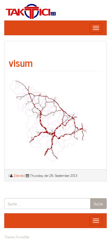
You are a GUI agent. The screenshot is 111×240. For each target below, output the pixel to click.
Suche (98, 203)
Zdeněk (18, 175)
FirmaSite (22, 237)
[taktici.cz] (31, 11)
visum (21, 62)
